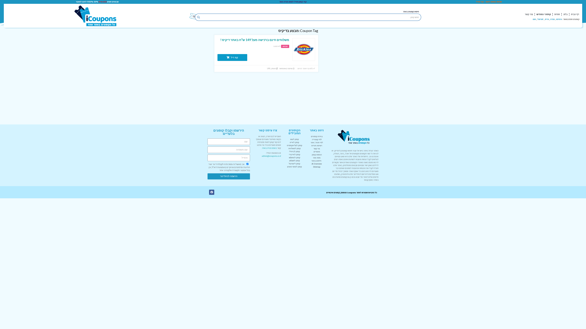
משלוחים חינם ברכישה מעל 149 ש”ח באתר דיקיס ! (254, 40)
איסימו (559, 19)
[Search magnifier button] (198, 17)
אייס (547, 19)
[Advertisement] (349, 74)
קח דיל (234, 57)
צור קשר (529, 14)
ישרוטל (540, 19)
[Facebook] (211, 192)
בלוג (565, 14)
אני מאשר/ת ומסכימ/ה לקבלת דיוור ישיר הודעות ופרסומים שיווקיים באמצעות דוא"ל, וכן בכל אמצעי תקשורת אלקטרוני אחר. (229, 167)
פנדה (552, 19)
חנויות (557, 14)
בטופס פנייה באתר (269, 148)
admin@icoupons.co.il (271, 156)
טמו (534, 19)
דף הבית (575, 14)
